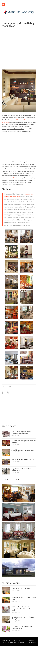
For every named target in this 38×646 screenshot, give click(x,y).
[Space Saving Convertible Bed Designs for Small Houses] (6, 434)
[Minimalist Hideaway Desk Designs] (6, 462)
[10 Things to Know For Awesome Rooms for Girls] (6, 629)
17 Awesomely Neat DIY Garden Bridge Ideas (24, 598)
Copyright (12, 642)
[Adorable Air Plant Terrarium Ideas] (6, 452)
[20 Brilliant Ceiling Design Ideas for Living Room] (6, 619)
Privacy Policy (18, 640)
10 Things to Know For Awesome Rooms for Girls (22, 627)
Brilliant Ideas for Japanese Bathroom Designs (24, 441)
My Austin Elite (32, 642)
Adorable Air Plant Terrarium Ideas (23, 450)
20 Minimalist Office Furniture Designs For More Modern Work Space (22, 608)
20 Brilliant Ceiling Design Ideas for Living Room (23, 618)
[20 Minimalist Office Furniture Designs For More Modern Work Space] (6, 609)
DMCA (4, 642)
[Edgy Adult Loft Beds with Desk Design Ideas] (6, 471)
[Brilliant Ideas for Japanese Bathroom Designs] (6, 443)
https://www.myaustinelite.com (11, 178)
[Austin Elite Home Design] (19, 12)
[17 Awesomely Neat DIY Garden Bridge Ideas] (6, 600)
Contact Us (6, 640)
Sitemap (21, 642)
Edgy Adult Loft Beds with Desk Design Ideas (21, 470)
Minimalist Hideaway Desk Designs (23, 459)
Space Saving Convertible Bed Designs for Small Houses (21, 432)
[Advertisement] (19, 47)
